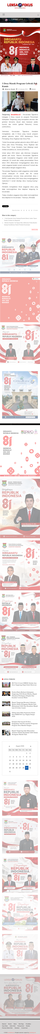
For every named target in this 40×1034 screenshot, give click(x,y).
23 (30, 764)
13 (20, 760)
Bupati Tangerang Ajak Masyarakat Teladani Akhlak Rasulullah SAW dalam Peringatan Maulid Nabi (25, 732)
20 (20, 764)
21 (23, 764)
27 (20, 768)
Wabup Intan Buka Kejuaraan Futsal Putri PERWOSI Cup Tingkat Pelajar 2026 (23, 714)
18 (13, 764)
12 (16, 760)
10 (10, 760)
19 (16, 764)
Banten (33, 89)
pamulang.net (32, 1032)
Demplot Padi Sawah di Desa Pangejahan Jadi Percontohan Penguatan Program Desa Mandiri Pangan (25, 723)
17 (10, 764)
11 (13, 760)
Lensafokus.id (11, 1032)
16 (30, 760)
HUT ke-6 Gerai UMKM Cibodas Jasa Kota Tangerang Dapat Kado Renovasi (24, 684)
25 (13, 768)
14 (23, 760)
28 (23, 768)
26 (16, 768)
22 (26, 764)
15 (26, 760)
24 (10, 768)
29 (26, 768)
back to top (35, 229)
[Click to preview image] (20, 102)
